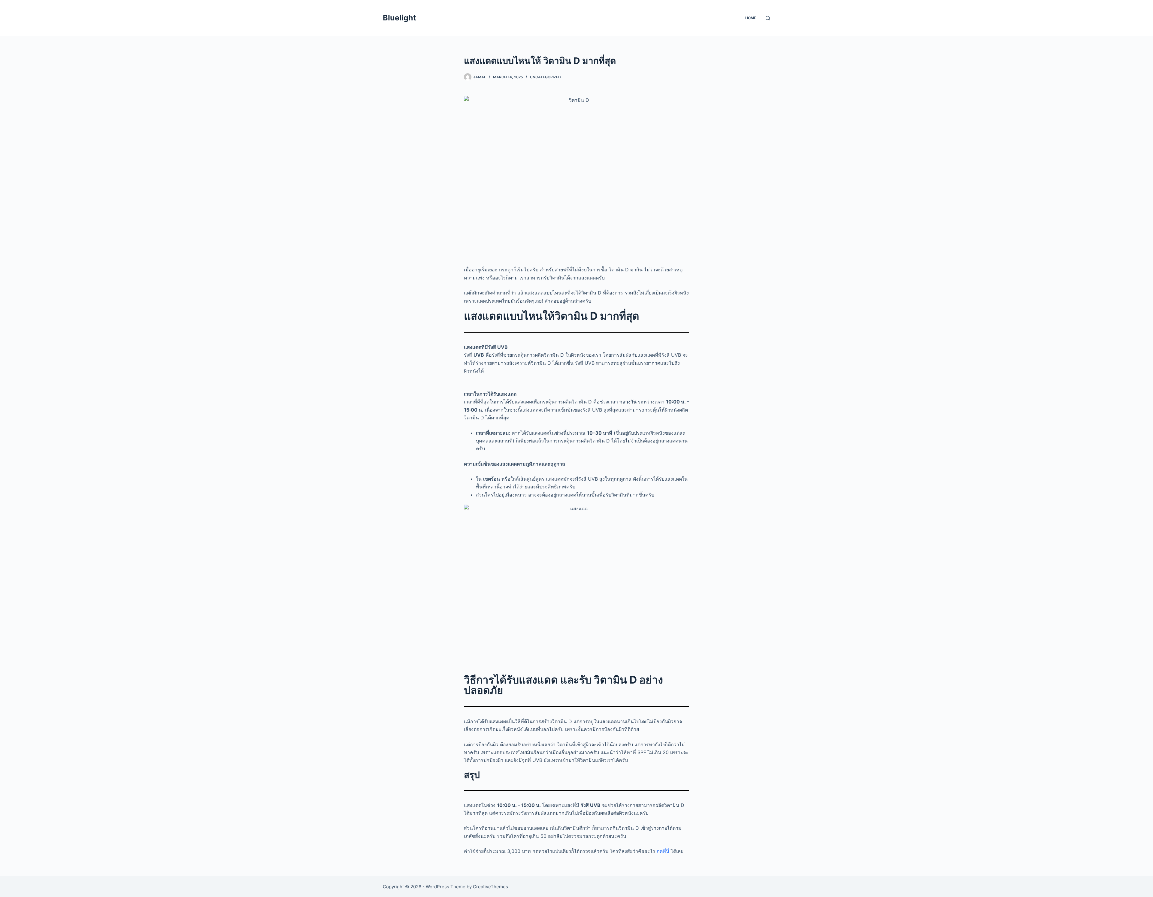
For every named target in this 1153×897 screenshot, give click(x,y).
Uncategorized (545, 77)
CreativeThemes (490, 886)
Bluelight (399, 17)
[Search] (768, 18)
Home (750, 18)
